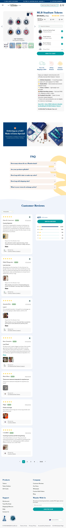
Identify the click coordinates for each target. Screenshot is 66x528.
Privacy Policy (32, 525)
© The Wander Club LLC (10, 525)
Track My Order (7, 504)
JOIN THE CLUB (48, 509)
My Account (6, 501)
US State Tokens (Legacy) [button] (14, 330)
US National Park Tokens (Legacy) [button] (16, 366)
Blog (34, 494)
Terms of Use (23, 525)
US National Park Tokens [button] (14, 394)
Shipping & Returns (8, 506)
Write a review (50, 221)
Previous (2, 26)
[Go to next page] (46, 461)
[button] (61, 5)
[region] (50, 39)
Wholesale (36, 488)
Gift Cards (5, 488)
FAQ (4, 509)
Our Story (35, 486)
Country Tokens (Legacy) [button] (14, 251)
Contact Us (6, 512)
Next (35, 26)
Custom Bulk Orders (38, 491)
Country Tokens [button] (12, 422)
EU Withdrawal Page (58, 525)
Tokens (5, 483)
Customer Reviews (38, 483)
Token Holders (7, 486)
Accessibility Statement (44, 525)
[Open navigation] (2, 5)
